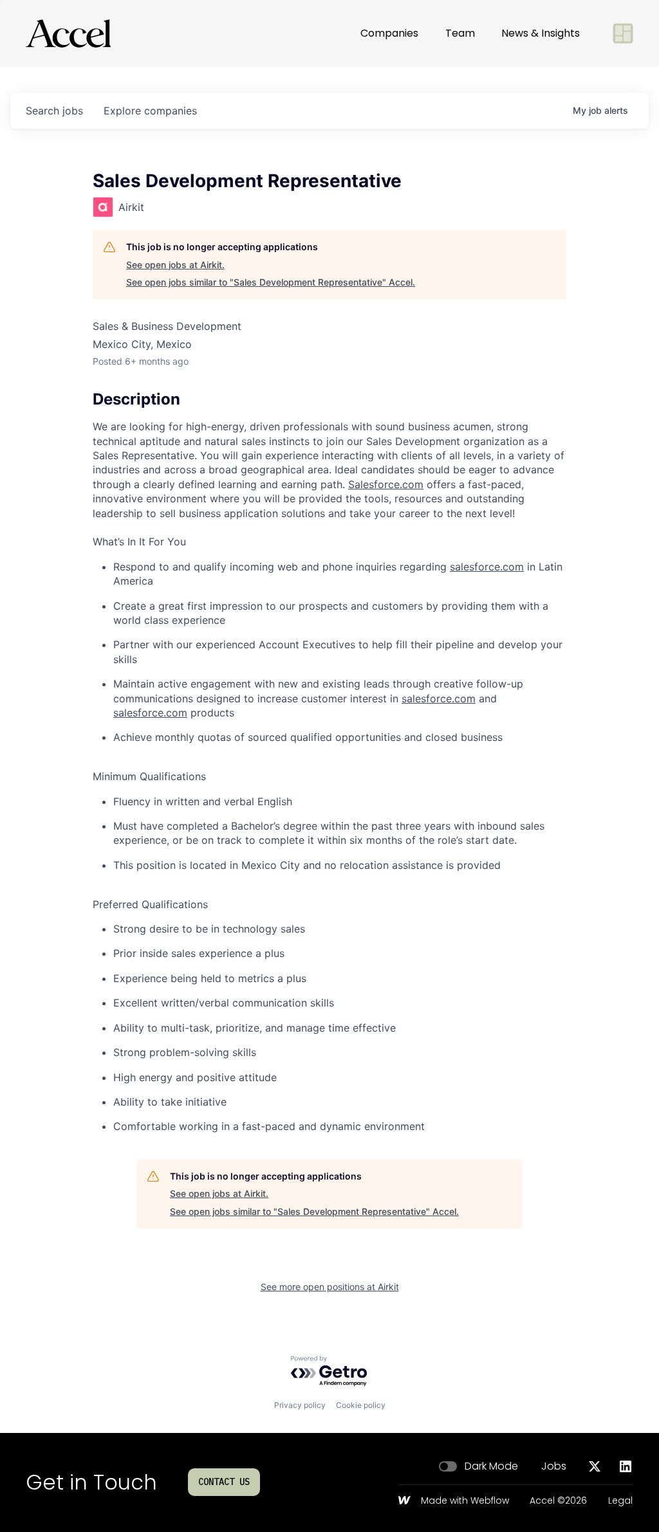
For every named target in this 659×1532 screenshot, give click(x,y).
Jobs (553, 1466)
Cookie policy (360, 1405)
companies (150, 110)
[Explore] (623, 33)
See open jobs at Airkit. (175, 264)
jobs (54, 110)
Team (460, 33)
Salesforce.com (385, 484)
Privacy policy (300, 1405)
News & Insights (540, 33)
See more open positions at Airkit (330, 1286)
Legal (620, 1501)
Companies (389, 33)
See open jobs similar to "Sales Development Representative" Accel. (270, 282)
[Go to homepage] (68, 33)
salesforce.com (487, 566)
